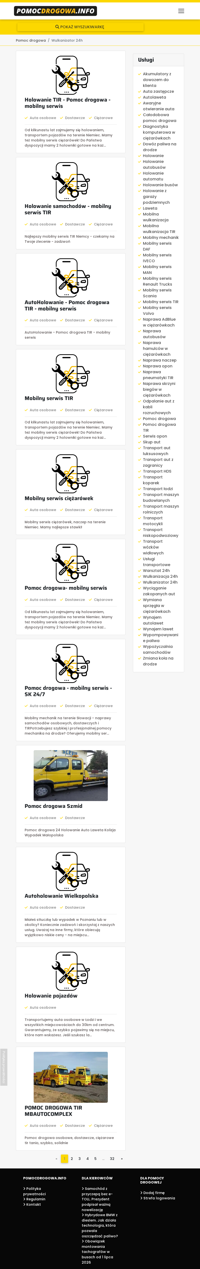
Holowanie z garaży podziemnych (156, 196)
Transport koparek (153, 480)
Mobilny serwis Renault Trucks (157, 281)
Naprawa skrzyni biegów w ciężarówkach (159, 389)
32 (112, 1158)
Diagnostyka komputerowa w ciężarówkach (159, 132)
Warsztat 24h (156, 570)
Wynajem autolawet (153, 620)
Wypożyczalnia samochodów (158, 649)
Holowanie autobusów (154, 164)
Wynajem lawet (158, 629)
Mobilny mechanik (161, 237)
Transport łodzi (158, 489)
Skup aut (151, 442)
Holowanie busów (160, 185)
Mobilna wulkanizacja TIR (159, 228)
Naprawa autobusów (154, 334)
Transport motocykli (153, 521)
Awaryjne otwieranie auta (158, 106)
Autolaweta (154, 97)
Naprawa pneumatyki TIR (158, 375)
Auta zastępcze (158, 91)
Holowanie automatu (153, 176)
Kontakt (33, 1204)
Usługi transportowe (156, 562)
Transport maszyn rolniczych (161, 509)
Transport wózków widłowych (153, 547)
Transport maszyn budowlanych (161, 497)
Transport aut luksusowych (156, 451)
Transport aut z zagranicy (158, 462)
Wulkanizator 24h (160, 582)
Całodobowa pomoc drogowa (159, 117)
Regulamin (35, 1199)
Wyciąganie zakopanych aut (159, 591)
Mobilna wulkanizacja (156, 217)
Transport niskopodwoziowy (160, 532)
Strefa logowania (158, 1198)
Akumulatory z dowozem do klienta (157, 79)
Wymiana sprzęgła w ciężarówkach (156, 605)
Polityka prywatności (4, 1067)
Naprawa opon (157, 366)
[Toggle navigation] (181, 11)
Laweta (150, 208)
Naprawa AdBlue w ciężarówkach (159, 322)
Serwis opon (155, 436)
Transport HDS (157, 471)
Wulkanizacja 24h (160, 576)
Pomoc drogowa (159, 418)
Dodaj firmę (153, 1192)
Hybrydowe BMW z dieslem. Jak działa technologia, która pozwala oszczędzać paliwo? (100, 1225)
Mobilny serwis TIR (161, 302)
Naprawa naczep (160, 360)
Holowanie (153, 156)
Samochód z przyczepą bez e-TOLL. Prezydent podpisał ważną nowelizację (97, 1199)
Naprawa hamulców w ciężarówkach (156, 348)
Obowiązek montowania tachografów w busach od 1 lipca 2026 (97, 1252)
